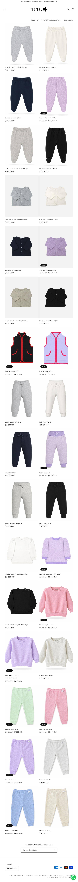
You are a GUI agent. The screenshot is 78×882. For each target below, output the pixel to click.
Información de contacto (66, 877)
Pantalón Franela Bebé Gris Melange (16, 67)
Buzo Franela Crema (45, 422)
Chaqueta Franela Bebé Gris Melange (16, 219)
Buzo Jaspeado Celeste (12, 830)
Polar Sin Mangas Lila (45, 371)
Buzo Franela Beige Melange (13, 523)
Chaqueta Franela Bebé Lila (47, 270)
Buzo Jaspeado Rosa (45, 729)
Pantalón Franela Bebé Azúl (13, 118)
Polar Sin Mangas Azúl (11, 371)
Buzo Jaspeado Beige (45, 830)
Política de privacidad (54, 875)
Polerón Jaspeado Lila (11, 675)
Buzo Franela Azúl (10, 473)
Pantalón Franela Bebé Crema (48, 67)
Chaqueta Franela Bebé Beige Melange (16, 321)
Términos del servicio (67, 875)
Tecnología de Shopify (26, 875)
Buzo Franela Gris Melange (13, 422)
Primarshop (17, 875)
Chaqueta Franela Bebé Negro (48, 321)
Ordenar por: (35, 20)
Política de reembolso (40, 875)
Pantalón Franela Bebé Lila (47, 118)
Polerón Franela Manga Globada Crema (17, 574)
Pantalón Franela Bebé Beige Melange (16, 169)
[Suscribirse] (55, 850)
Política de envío (53, 877)
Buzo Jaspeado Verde (11, 729)
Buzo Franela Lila (44, 473)
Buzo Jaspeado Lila (11, 780)
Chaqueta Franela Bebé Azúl (13, 270)
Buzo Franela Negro (45, 523)
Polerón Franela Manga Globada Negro (16, 625)
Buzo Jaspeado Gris (45, 780)
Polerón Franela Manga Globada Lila (50, 574)
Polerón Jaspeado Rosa (46, 625)
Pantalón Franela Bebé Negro (48, 169)
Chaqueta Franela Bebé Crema (48, 219)
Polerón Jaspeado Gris (46, 675)
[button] (4, 9)
